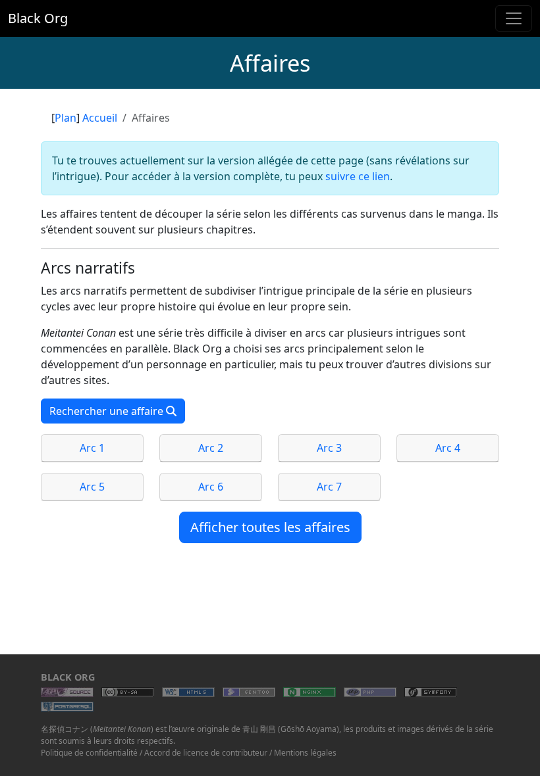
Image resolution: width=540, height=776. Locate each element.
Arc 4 (447, 448)
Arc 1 (92, 448)
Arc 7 (329, 486)
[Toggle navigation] (513, 18)
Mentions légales (305, 752)
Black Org (38, 18)
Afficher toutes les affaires (270, 527)
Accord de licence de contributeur (205, 752)
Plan (65, 117)
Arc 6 (210, 486)
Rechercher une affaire (107, 411)
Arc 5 (92, 486)
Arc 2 (210, 448)
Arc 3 (329, 448)
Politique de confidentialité (89, 752)
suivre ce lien (357, 176)
